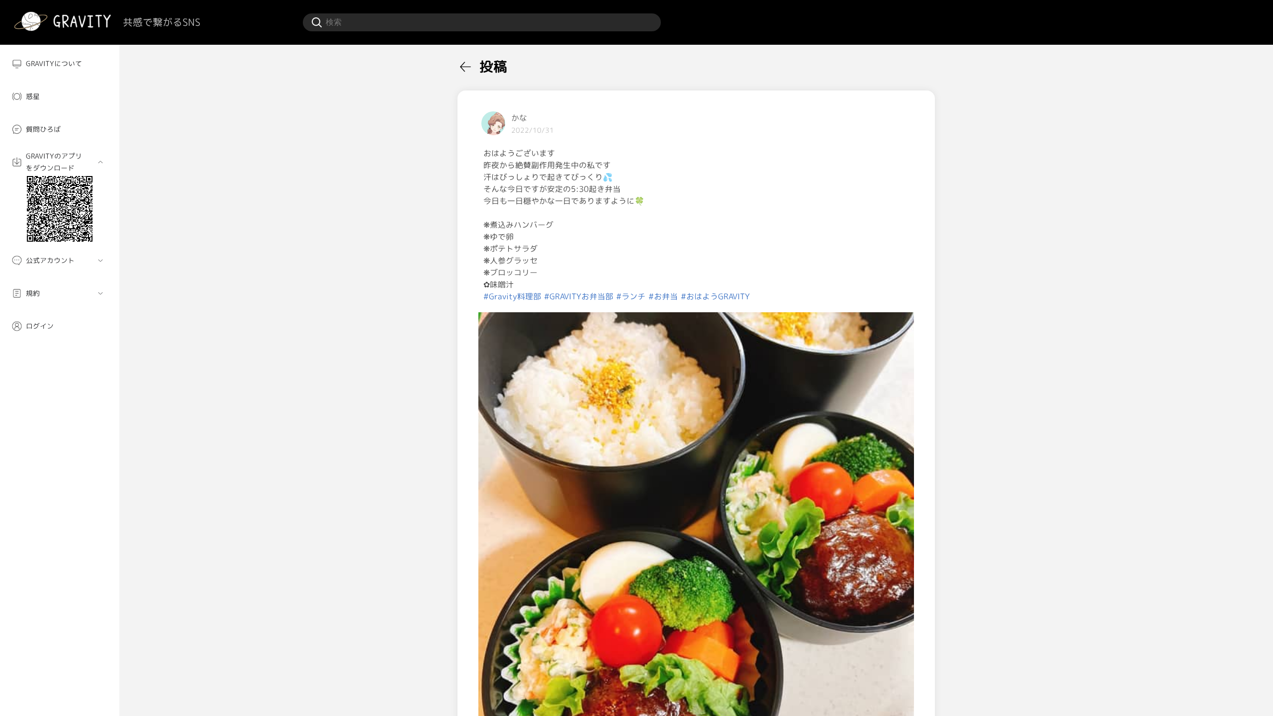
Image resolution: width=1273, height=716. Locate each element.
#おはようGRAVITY (715, 296)
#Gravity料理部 (512, 296)
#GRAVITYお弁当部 (578, 296)
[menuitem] (59, 64)
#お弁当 (663, 296)
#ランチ (630, 296)
